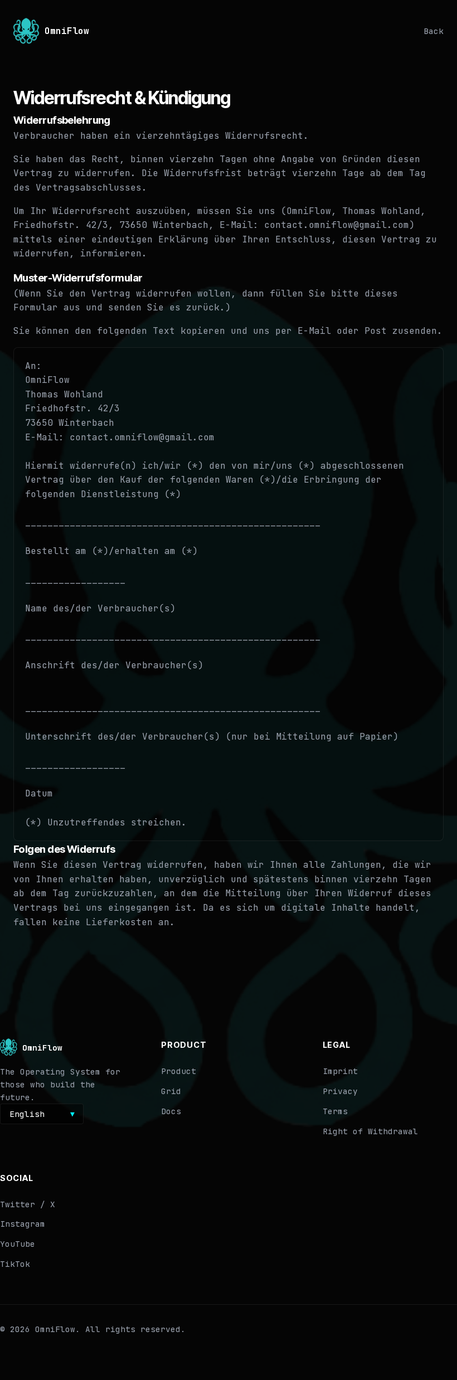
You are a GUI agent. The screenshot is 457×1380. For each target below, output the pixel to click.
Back (434, 31)
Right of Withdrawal (370, 1131)
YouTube (17, 1243)
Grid (171, 1091)
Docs (171, 1111)
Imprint (340, 1071)
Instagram (22, 1223)
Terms (335, 1111)
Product (178, 1071)
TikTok (15, 1263)
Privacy (340, 1091)
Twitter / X (27, 1204)
